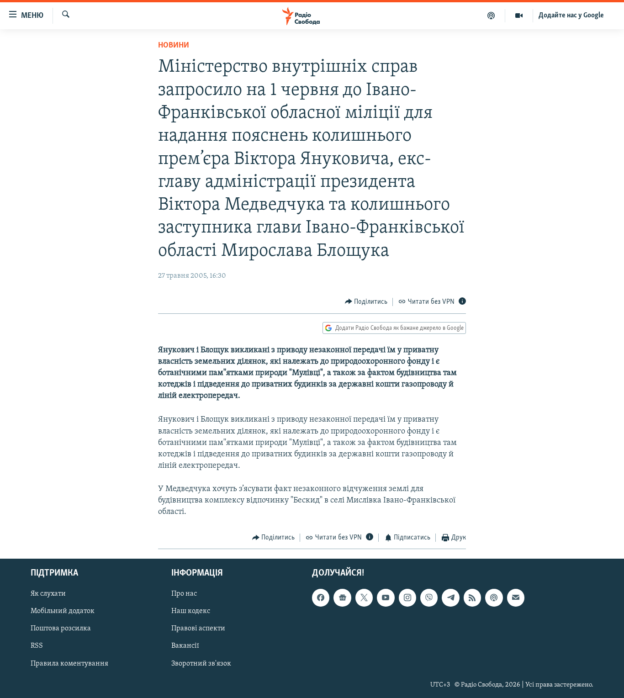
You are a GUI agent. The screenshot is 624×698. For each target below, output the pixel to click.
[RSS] (472, 597)
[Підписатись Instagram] (407, 597)
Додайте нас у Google (571, 15)
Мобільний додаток (63, 611)
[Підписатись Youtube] (385, 597)
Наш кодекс (190, 611)
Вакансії (185, 646)
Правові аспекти (198, 628)
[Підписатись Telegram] (450, 597)
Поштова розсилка (61, 628)
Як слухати (48, 594)
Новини (173, 46)
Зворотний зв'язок (201, 663)
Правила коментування (69, 663)
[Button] (366, 302)
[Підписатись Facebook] (320, 597)
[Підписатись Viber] (429, 597)
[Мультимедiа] (519, 15)
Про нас (184, 594)
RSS (37, 646)
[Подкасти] (491, 15)
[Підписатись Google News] (342, 597)
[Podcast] (493, 597)
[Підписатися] (515, 597)
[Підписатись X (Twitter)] (364, 597)
